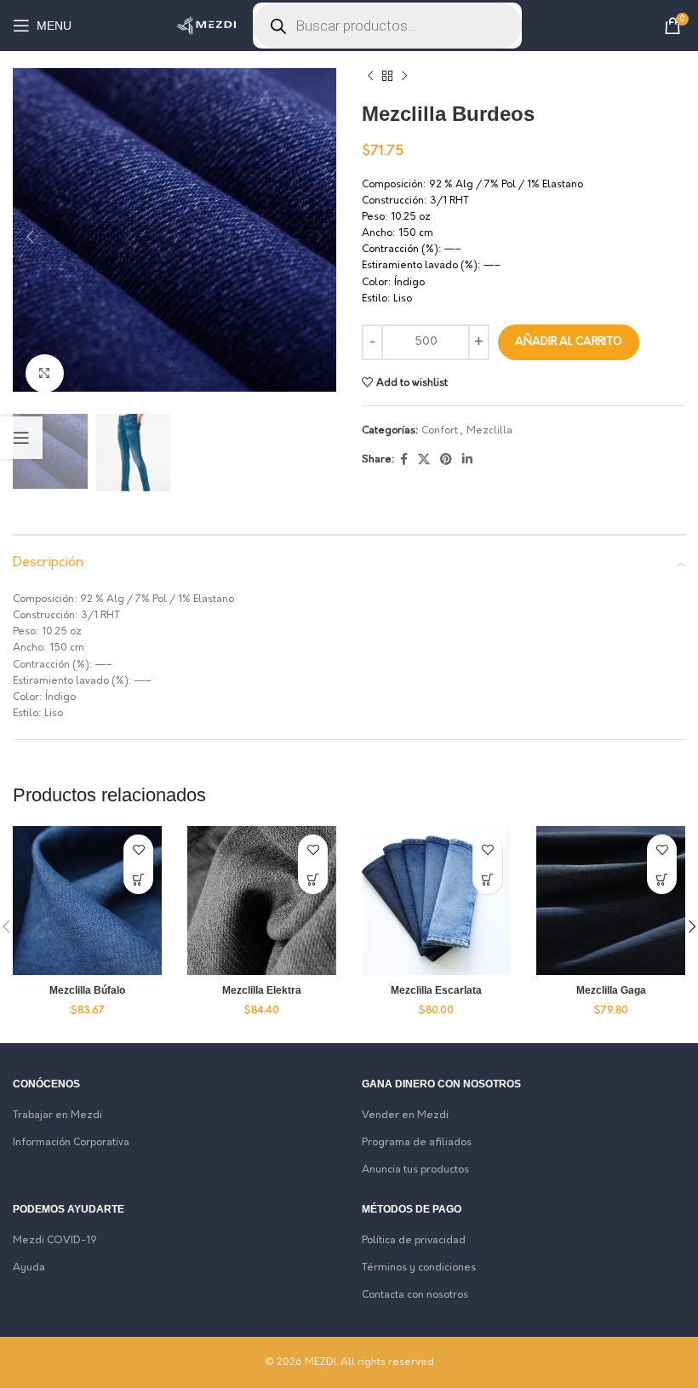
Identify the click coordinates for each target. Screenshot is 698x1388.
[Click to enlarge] (45, 373)
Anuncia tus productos (415, 1170)
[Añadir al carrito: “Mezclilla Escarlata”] (487, 879)
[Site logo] (206, 25)
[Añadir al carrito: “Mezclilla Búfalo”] (138, 879)
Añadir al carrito (568, 341)
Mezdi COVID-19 (55, 1241)
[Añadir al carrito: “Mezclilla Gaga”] (662, 879)
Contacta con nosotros (415, 1295)
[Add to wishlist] (138, 849)
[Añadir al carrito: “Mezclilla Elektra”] (313, 879)
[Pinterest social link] (446, 460)
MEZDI (320, 1362)
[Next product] (404, 76)
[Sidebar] (21, 437)
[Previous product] (370, 76)
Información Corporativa (71, 1143)
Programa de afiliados (417, 1143)
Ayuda (29, 1268)
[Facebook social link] (404, 460)
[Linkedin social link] (467, 460)
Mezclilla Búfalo (87, 990)
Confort (439, 431)
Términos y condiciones (419, 1268)
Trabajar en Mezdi (57, 1115)
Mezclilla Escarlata (436, 990)
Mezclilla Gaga (611, 990)
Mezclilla (489, 431)
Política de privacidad (414, 1241)
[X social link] (424, 460)
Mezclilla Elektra (261, 990)
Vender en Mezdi (405, 1115)
